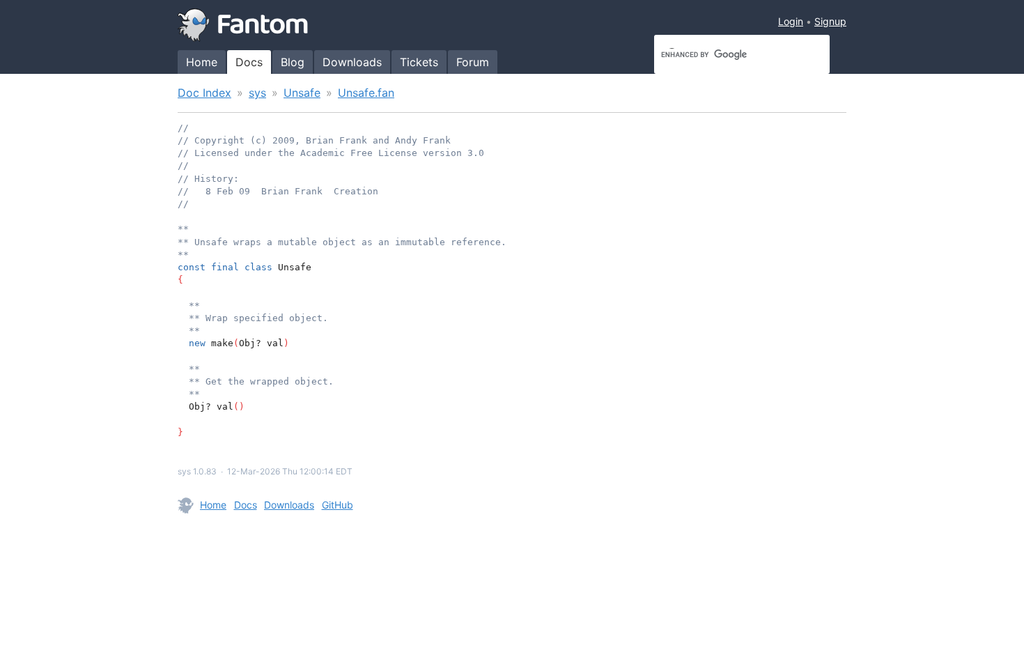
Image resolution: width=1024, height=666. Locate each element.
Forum (472, 62)
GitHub (337, 505)
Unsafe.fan (366, 93)
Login (790, 21)
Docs (249, 62)
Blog (292, 62)
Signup (830, 21)
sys (257, 93)
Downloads (352, 62)
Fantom (243, 25)
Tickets (419, 62)
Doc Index (204, 93)
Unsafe (302, 93)
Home (201, 62)
